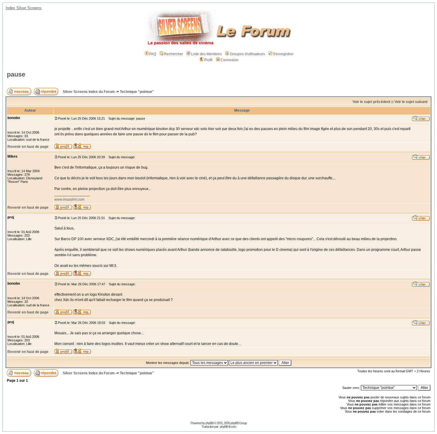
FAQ (152, 54)
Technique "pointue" (137, 92)
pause (16, 74)
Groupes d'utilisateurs (247, 54)
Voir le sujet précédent (371, 102)
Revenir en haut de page (27, 147)
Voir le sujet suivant (410, 102)
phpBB (209, 423)
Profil (208, 60)
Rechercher (173, 54)
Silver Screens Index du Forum (89, 92)
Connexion (229, 60)
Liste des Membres (206, 54)
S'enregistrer (283, 54)
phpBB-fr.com (228, 426)
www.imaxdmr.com (69, 199)
